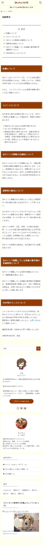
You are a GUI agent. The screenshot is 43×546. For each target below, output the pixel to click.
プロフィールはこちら (21, 401)
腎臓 (21, 493)
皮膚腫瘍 (26, 490)
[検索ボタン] (40, 2)
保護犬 (16, 490)
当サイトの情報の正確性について (19, 40)
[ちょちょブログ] (22, 2)
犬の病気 (10, 474)
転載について (11, 33)
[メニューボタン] (2, 2)
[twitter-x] (18, 408)
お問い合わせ (35, 320)
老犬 (5, 493)
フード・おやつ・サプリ (16, 464)
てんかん (7, 490)
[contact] (25, 408)
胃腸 (13, 493)
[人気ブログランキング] (26, 531)
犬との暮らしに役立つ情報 (17, 469)
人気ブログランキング (10, 533)
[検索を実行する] (38, 348)
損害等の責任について (15, 43)
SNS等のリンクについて (16, 53)
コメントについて (13, 37)
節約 (34, 490)
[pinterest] (21, 408)
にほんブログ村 (8, 531)
